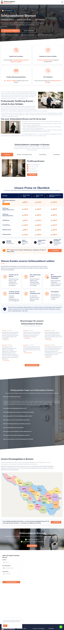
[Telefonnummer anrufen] (32, 174)
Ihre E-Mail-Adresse (6, 565)
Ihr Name (4, 559)
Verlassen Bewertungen (32, 365)
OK (5, 625)
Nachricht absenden (11, 582)
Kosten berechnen (29, 30)
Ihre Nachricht (5, 571)
